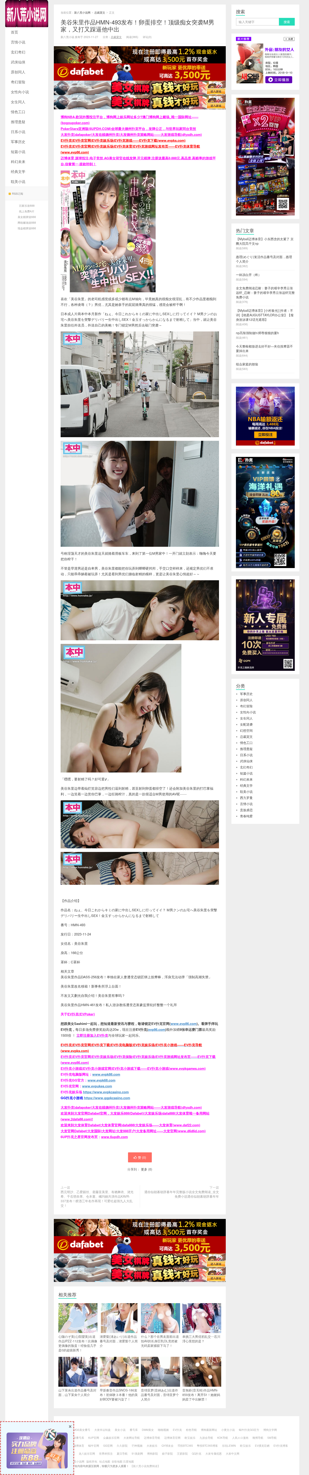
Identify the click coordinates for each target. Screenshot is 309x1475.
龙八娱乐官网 (87, 1453)
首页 (14, 32)
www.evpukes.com (97, 1086)
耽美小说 (18, 181)
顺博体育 (78, 1445)
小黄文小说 (228, 1430)
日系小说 (18, 131)
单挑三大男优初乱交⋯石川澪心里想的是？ (201, 1338)
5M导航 (272, 1437)
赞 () (142, 1157)
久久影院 (122, 1445)
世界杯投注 (106, 1453)
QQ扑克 (196, 1453)
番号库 (134, 1430)
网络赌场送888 (27, 222)
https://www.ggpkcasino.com (107, 1097)
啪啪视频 (163, 1430)
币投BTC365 (185, 1445)
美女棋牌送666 (27, 217)
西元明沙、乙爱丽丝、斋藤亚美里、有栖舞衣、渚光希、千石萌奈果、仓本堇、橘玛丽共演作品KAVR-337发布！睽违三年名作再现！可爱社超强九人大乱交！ (97, 1199)
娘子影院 (167, 1453)
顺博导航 (257, 1437)
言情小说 (18, 42)
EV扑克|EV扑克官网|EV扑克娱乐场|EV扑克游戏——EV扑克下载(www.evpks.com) (123, 140)
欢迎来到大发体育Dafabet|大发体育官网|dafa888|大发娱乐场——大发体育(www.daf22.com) (130, 1124)
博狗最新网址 (209, 1430)
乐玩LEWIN (229, 1445)
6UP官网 (93, 1437)
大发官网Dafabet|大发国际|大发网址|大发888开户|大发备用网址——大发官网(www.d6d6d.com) (133, 1130)
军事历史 (18, 141)
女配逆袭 (246, 724)
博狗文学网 (270, 1430)
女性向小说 (20, 91)
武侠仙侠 (18, 62)
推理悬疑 (18, 121)
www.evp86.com (184, 1023)
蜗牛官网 (93, 1445)
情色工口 (18, 111)
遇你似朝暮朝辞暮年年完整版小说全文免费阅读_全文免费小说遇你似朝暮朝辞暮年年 (181, 1194)
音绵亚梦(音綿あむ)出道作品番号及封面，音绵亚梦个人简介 (160, 1394)
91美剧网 (137, 1453)
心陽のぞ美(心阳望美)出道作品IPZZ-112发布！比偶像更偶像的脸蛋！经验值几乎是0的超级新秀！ (77, 1343)
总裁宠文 (99, 12)
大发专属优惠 (213, 1453)
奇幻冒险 (18, 81)
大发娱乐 (152, 1445)
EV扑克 (177, 1430)
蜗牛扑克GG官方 (249, 1430)
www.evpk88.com (106, 1074)
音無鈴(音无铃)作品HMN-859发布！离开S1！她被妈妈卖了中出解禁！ (201, 1394)
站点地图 (104, 1461)
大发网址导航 (132, 1437)
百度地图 (128, 1461)
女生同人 (18, 101)
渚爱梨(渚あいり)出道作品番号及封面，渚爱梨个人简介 (119, 1341)
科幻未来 (18, 161)
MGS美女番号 (81, 1430)
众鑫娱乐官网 (111, 1437)
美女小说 (120, 1430)
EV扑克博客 (280, 1445)
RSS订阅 (17, 193)
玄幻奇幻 (18, 52)
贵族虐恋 (246, 810)
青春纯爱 (246, 816)
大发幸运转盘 (102, 1430)
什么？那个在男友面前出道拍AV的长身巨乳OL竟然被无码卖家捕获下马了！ (160, 1341)
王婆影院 (182, 1453)
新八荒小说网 (26, 13)
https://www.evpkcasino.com (106, 1091)
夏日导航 (122, 1453)
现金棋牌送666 (27, 228)
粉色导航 (191, 1430)
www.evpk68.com (101, 1080)
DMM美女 (148, 1430)
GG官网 (108, 1445)
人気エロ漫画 (240, 1437)
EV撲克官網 (262, 1445)
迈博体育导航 (152, 1437)
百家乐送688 (27, 205)
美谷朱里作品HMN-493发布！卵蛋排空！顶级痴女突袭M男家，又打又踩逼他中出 (137, 25)
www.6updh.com (114, 1136)
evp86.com (156, 1029)
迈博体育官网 (172, 1437)
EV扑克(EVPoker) (81, 1014)
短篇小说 (18, 151)
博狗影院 (152, 1453)
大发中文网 (232, 1453)
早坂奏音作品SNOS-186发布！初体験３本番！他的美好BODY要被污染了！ (119, 1394)
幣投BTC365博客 (207, 1445)
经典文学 (18, 171)
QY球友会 (168, 1445)
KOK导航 (222, 1437)
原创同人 (18, 71)
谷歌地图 (117, 1461)
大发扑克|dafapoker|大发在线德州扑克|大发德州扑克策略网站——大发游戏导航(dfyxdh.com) (131, 134)
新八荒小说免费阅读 (145, 1466)
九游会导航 (206, 1437)
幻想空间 (246, 730)
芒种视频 (137, 1445)
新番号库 (78, 1437)
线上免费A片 (26, 211)
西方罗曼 (246, 797)
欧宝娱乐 (190, 1437)
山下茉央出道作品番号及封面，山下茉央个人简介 (77, 1392)
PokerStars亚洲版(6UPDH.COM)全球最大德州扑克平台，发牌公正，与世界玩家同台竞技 (128, 128)
